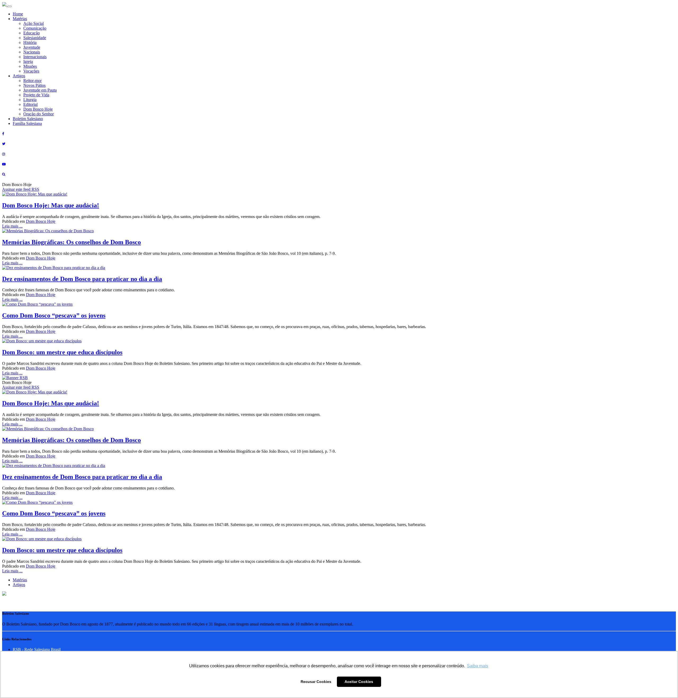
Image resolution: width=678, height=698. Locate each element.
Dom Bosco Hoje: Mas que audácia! (50, 205)
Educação (31, 33)
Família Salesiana (27, 123)
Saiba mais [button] (477, 666)
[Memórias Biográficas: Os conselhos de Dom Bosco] (48, 231)
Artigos (19, 76)
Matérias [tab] (20, 580)
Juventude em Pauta (40, 90)
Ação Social (33, 23)
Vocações (31, 71)
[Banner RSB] (15, 377)
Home (18, 14)
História (30, 42)
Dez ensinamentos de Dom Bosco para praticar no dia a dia (82, 278)
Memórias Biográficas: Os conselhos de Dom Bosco (71, 242)
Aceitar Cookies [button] (359, 681)
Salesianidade (34, 37)
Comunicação (34, 28)
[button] (4, 594)
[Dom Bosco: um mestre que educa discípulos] (42, 341)
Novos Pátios (34, 85)
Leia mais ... (12, 226)
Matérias (20, 18)
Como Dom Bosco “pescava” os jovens (53, 315)
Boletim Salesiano (28, 118)
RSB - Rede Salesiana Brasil (37, 649)
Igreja (28, 61)
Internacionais (35, 57)
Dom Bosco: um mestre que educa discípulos (62, 352)
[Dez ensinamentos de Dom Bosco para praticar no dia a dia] (53, 267)
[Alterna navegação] (9, 6)
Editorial (30, 104)
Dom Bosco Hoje (38, 109)
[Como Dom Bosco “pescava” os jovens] (37, 304)
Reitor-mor (32, 80)
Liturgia (30, 99)
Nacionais (31, 52)
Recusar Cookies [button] (316, 681)
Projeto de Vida (36, 95)
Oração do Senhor (38, 114)
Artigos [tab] (19, 584)
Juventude (31, 47)
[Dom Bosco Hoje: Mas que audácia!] (34, 194)
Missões (30, 66)
